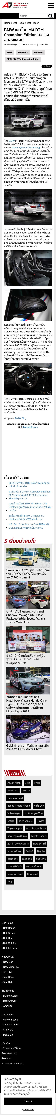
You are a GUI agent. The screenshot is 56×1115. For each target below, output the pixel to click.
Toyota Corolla (38, 836)
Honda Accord (15, 798)
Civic (27, 782)
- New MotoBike (10, 967)
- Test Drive (8, 977)
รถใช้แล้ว (27, 858)
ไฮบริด (10, 821)
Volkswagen (13, 813)
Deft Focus (18, 22)
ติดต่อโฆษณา (9, 1053)
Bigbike (41, 851)
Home (7, 22)
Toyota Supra (14, 828)
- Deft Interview (10, 948)
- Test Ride (7, 982)
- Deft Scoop (8, 933)
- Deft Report (8, 928)
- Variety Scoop (10, 1019)
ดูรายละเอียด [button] (28, 1109)
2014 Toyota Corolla (18, 843)
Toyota (40, 821)
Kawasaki (32, 874)
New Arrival (8, 956)
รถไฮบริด (39, 805)
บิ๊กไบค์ (29, 851)
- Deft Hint (7, 938)
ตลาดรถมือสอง (34, 866)
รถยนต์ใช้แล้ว (14, 866)
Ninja (10, 881)
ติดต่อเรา (6, 1058)
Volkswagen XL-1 (34, 813)
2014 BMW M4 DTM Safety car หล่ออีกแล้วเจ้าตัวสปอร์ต (29, 484)
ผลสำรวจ (41, 858)
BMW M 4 (23, 52)
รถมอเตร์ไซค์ (14, 851)
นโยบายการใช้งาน (12, 1048)
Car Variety (8, 1014)
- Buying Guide (10, 995)
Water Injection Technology (26, 147)
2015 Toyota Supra (36, 828)
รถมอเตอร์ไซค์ (15, 874)
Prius (37, 782)
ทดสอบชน (12, 790)
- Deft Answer (9, 1000)
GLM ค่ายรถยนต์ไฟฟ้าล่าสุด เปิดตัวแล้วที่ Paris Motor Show (27, 747)
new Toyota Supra (17, 836)
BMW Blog (20, 418)
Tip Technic (8, 990)
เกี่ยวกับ (6, 1043)
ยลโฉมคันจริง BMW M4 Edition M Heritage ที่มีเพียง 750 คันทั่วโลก (26, 517)
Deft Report (33, 22)
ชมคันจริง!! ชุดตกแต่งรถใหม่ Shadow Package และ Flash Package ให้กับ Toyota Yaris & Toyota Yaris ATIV (26, 617)
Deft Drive (7, 972)
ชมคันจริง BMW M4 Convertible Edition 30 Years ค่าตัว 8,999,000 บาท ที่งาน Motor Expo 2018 (29, 495)
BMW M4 (39, 52)
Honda (26, 790)
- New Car (7, 961)
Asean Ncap (14, 782)
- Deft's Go (7, 1034)
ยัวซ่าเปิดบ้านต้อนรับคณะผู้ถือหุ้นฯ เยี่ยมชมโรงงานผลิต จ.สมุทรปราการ (25, 659)
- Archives (7, 1006)
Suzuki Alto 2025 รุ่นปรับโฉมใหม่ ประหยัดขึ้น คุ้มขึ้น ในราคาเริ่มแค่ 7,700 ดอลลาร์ (28, 573)
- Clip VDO (7, 1029)
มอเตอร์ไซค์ (39, 843)
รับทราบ (28, 1101)
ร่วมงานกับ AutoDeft (12, 1063)
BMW (9, 52)
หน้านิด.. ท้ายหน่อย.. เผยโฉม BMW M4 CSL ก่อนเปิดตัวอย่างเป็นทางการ (29, 525)
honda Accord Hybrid (18, 805)
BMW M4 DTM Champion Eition (23, 59)
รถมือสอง (12, 858)
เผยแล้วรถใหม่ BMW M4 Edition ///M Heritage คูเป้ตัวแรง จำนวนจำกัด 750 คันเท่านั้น (30, 507)
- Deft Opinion (9, 943)
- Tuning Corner (10, 1024)
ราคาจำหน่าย (26, 821)
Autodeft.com (30, 427)
